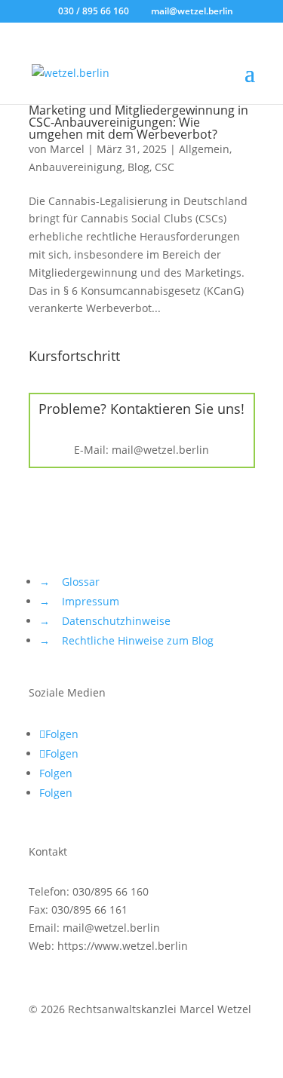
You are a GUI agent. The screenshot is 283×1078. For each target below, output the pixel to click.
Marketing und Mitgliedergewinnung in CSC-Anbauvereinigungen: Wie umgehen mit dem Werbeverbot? (138, 122)
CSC (164, 167)
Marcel (67, 149)
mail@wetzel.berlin (160, 450)
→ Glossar (69, 581)
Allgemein (204, 149)
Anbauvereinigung (75, 167)
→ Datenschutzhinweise (105, 621)
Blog (138, 167)
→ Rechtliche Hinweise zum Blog (126, 640)
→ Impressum (79, 601)
